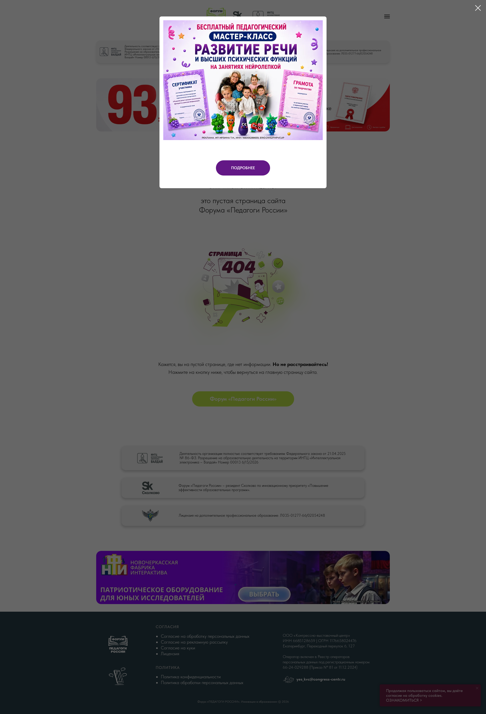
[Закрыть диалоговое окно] (478, 8)
